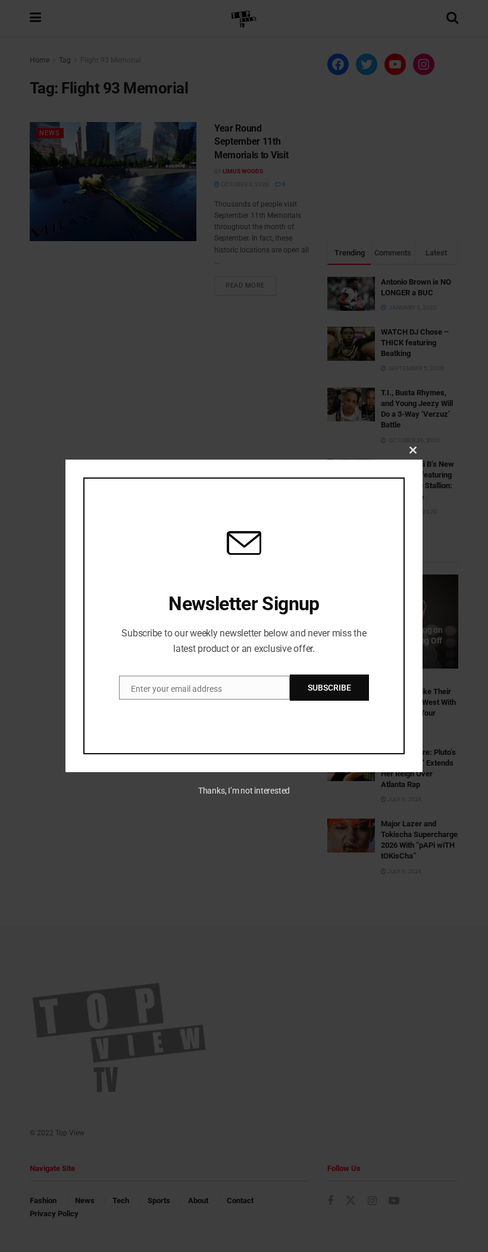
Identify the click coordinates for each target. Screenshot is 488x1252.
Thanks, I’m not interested (244, 790)
